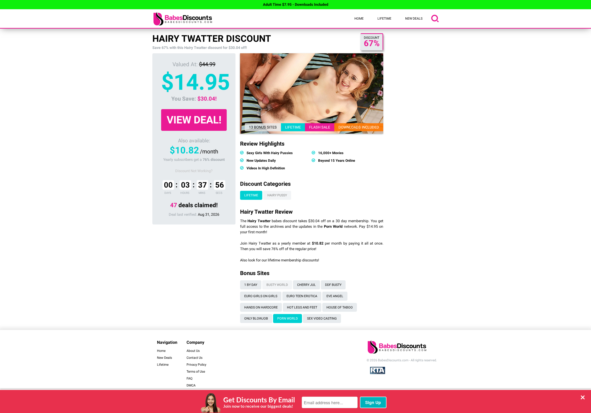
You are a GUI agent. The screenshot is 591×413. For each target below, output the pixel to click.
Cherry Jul (306, 285)
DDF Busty (333, 285)
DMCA (191, 385)
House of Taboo (339, 307)
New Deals (413, 18)
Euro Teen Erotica (301, 296)
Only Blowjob (256, 318)
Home (359, 18)
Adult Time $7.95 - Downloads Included (295, 4)
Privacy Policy (196, 364)
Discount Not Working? (194, 171)
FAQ (190, 378)
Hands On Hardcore (261, 307)
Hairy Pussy (277, 195)
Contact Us (194, 357)
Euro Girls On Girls (260, 296)
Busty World (277, 285)
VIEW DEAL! (194, 120)
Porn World (287, 318)
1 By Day (250, 285)
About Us (193, 351)
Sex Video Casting (322, 318)
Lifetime (384, 18)
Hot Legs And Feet (302, 307)
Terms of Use (196, 371)
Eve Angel (334, 296)
